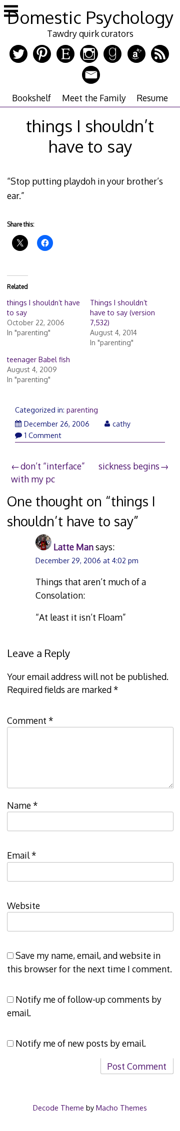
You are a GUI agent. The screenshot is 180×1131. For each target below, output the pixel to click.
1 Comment (43, 435)
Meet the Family (94, 97)
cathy (121, 424)
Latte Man (74, 546)
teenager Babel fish (38, 359)
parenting (82, 410)
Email (21, 855)
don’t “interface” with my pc (48, 472)
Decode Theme (58, 1107)
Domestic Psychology (90, 17)
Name (22, 805)
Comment (30, 720)
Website (23, 905)
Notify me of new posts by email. (81, 1043)
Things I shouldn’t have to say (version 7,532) (122, 312)
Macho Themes (121, 1107)
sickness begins (129, 465)
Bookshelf (31, 97)
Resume (152, 97)
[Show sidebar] (11, 12)
